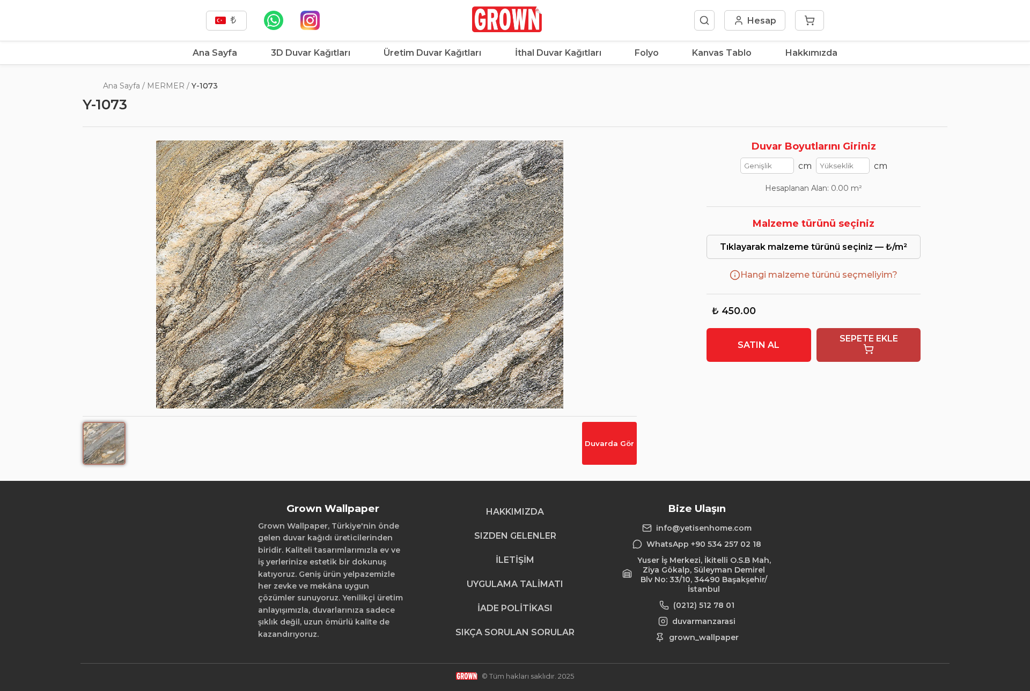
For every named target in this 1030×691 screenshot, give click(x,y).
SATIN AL (758, 345)
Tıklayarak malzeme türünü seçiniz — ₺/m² (813, 247)
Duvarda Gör (609, 443)
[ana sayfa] (506, 29)
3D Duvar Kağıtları (310, 53)
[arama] (704, 20)
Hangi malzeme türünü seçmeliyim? (818, 275)
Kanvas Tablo (722, 53)
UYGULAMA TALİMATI (515, 584)
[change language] (226, 21)
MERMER (166, 86)
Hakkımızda (811, 53)
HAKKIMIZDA (515, 512)
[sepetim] (809, 20)
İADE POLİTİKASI (515, 608)
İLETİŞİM (515, 560)
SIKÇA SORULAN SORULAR (515, 632)
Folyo (647, 53)
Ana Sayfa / (124, 86)
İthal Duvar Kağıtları (558, 53)
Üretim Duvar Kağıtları (432, 53)
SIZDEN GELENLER (515, 536)
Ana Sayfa (215, 53)
